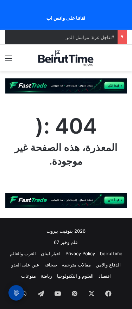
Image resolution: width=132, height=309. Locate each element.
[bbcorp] (66, 85)
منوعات (28, 276)
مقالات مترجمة (76, 265)
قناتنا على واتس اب (66, 18)
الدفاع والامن (108, 265)
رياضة (46, 276)
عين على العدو (25, 265)
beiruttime (111, 253)
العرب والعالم (23, 253)
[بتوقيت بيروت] (66, 58)
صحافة (50, 265)
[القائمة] (8, 61)
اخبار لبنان (51, 253)
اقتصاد (105, 276)
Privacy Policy (80, 253)
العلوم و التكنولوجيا (75, 276)
